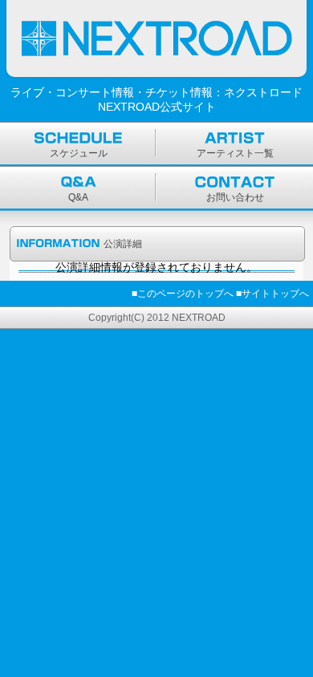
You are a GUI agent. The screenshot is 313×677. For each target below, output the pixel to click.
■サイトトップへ (272, 293)
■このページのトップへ (183, 293)
